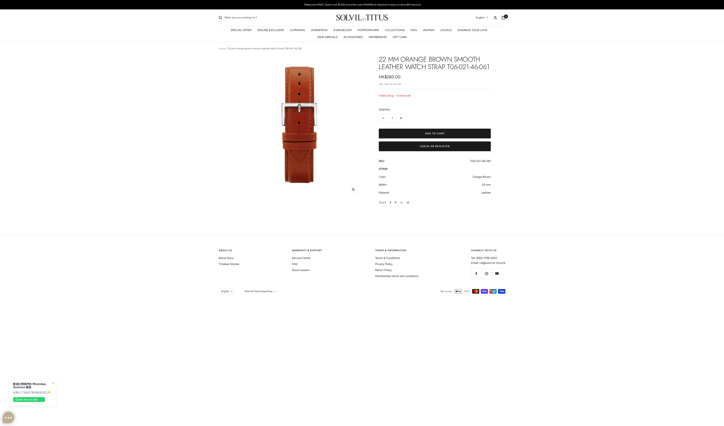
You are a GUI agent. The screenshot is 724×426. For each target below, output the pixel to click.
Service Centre (301, 258)
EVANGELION (343, 30)
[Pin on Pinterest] (396, 202)
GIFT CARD (400, 37)
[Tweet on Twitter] (401, 202)
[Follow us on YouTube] (497, 273)
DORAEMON (319, 30)
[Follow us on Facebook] (476, 273)
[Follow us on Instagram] (487, 273)
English (480, 17)
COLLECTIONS (395, 30)
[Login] (495, 17)
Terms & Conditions (387, 258)
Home (222, 48)
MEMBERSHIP (378, 37)
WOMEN (428, 30)
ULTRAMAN (297, 30)
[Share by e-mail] (407, 203)
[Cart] (503, 17)
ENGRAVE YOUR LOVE (472, 30)
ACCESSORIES (353, 37)
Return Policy (383, 270)
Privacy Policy (384, 264)
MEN (414, 30)
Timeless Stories (229, 264)
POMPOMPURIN (368, 30)
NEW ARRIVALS (327, 37)
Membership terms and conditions (396, 276)
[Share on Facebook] (390, 202)
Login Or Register (435, 146)
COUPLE (446, 30)
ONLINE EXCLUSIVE (270, 30)
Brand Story (226, 258)
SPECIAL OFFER (241, 30)
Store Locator (301, 270)
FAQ (295, 264)
